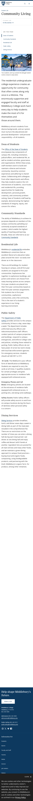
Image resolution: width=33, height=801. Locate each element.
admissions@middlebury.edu (9, 718)
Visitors (3, 773)
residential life (17, 249)
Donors (3, 764)
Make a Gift (8, 701)
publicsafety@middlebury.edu (9, 724)
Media (3, 759)
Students (3, 741)
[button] (25, 3)
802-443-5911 (14, 722)
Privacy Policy (20, 797)
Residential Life (7, 42)
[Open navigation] (29, 3)
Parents (3, 755)
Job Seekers (4, 768)
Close (27, 776)
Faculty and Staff (6, 750)
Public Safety (7, 46)
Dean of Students (8, 35)
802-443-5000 (5, 712)
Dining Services (7, 49)
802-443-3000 (13, 716)
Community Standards (9, 39)
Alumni (3, 746)
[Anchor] (21, 144)
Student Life (4, 10)
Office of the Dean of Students (16, 149)
